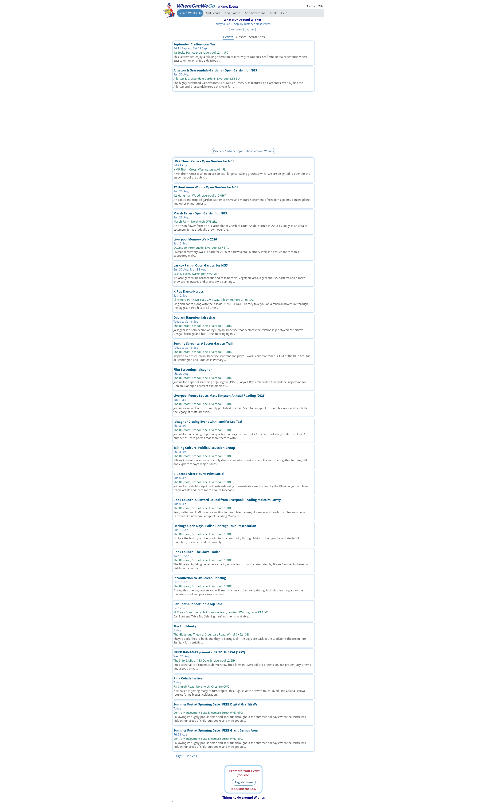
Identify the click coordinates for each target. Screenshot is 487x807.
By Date (250, 29)
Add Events (213, 13)
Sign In (311, 6)
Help (284, 13)
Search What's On (190, 13)
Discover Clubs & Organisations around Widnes (243, 151)
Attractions (256, 37)
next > (192, 756)
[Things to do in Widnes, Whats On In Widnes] (196, 6)
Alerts (273, 13)
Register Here (244, 782)
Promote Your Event (244, 773)
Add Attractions (255, 13)
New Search (236, 29)
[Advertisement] (243, 119)
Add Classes (233, 13)
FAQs (320, 6)
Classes (241, 37)
